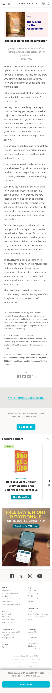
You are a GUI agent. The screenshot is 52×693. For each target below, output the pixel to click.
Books (30, 640)
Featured (31, 635)
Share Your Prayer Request (38, 614)
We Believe (6, 596)
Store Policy (19, 666)
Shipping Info (32, 666)
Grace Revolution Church (11, 599)
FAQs (30, 619)
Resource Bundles (34, 649)
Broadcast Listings (8, 619)
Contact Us (32, 611)
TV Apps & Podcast (8, 622)
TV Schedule (6, 617)
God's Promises (33, 593)
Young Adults (6, 601)
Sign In (4, 647)
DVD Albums (32, 643)
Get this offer (21, 497)
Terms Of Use (33, 663)
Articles (30, 596)
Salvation (31, 601)
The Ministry (6, 590)
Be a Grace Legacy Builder (11, 632)
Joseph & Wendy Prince (10, 593)
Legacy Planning (7, 635)
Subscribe (26, 427)
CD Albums (32, 646)
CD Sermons (32, 637)
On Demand (6, 614)
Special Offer (32, 632)
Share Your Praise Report (37, 617)
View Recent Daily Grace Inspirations (26, 397)
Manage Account (8, 637)
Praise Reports (33, 599)
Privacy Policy (18, 663)
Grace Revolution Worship (11, 604)
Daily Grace (32, 590)
